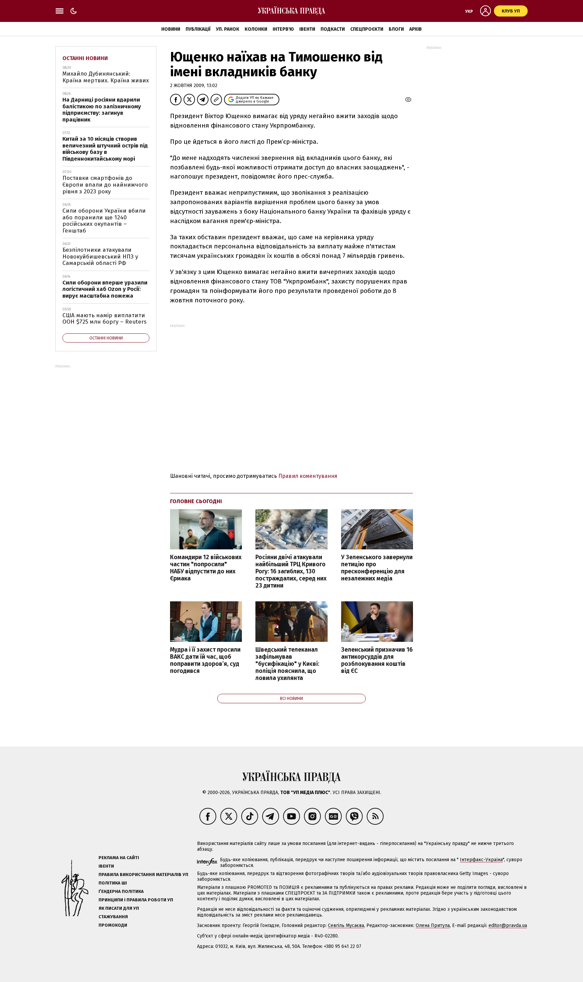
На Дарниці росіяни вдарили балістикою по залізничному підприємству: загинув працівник (101, 109)
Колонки (256, 29)
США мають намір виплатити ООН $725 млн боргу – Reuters (104, 319)
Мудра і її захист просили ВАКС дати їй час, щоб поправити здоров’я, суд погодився (205, 660)
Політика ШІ (113, 882)
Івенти (307, 29)
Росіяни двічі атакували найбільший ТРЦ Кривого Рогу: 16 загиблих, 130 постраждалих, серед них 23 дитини (291, 572)
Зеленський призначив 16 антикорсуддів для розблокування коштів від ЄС (377, 660)
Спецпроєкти (366, 29)
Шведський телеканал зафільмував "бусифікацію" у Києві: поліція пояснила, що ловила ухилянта (287, 664)
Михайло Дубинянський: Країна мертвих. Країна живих (105, 77)
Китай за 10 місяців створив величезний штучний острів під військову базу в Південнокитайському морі (105, 148)
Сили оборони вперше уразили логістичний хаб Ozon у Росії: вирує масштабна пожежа (104, 289)
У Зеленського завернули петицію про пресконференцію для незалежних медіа (377, 568)
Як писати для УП (119, 908)
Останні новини (85, 58)
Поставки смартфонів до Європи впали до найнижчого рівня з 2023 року (105, 184)
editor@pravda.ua (508, 925)
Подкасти (333, 29)
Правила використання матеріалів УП (143, 874)
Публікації (198, 29)
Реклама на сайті (119, 857)
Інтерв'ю (283, 29)
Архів (415, 29)
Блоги (396, 29)
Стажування (113, 916)
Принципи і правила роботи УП (136, 899)
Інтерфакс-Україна (481, 860)
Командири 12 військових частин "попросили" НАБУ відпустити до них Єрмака (206, 568)
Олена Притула (433, 925)
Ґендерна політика (121, 891)
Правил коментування (307, 476)
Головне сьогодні (196, 501)
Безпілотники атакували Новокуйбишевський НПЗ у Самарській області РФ (100, 256)
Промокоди (113, 925)
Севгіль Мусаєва (346, 925)
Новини (170, 29)
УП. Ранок (227, 29)
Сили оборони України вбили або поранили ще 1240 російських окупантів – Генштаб (104, 220)
